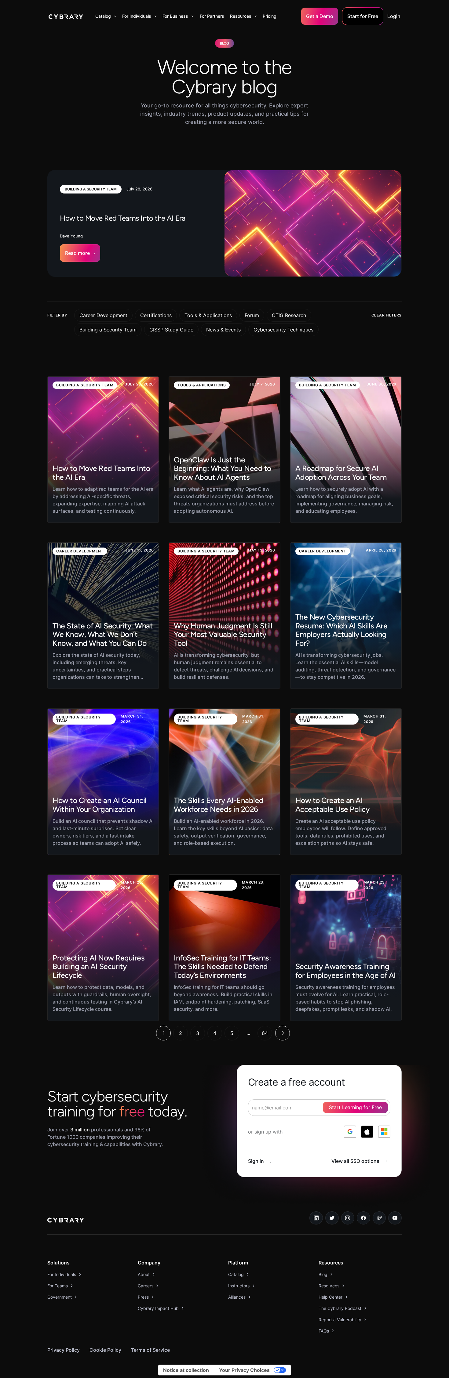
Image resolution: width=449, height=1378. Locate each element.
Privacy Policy (63, 1350)
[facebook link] (363, 1218)
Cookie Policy (105, 1350)
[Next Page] (282, 1033)
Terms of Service (150, 1350)
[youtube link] (395, 1218)
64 (265, 1033)
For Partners (212, 16)
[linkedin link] (316, 1218)
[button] (105, 16)
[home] (66, 16)
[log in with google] (350, 1132)
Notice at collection (186, 1370)
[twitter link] (332, 1218)
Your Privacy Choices (244, 1370)
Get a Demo (319, 16)
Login (393, 16)
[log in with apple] (367, 1132)
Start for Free (362, 16)
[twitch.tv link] (379, 1218)
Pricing (269, 16)
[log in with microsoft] (384, 1132)
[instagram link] (348, 1218)
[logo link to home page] (65, 1220)
